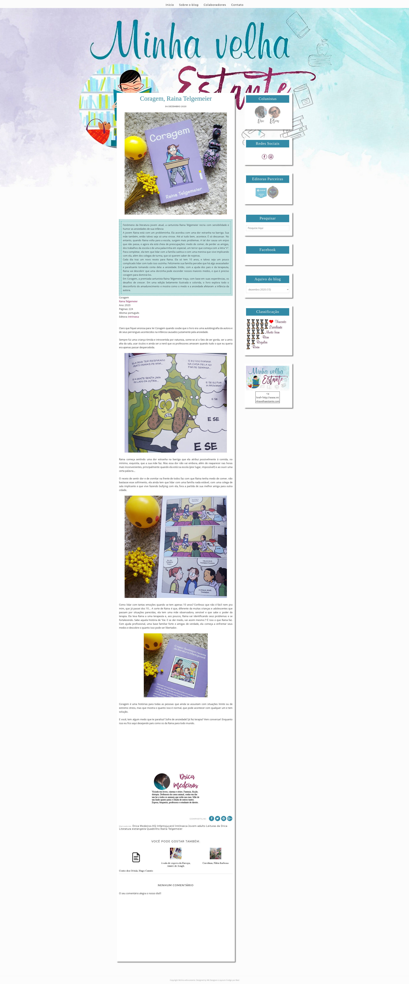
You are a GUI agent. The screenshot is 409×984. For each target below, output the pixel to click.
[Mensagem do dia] (261, 122)
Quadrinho (153, 828)
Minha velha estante (186, 980)
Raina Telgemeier (128, 301)
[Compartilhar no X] (217, 818)
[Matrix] (261, 197)
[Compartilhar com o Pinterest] (223, 818)
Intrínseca (133, 316)
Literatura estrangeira (132, 828)
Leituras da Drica (216, 826)
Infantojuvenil (165, 826)
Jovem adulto (196, 826)
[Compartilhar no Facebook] (211, 818)
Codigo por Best (232, 980)
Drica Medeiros (141, 826)
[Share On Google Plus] (229, 818)
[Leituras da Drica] (274, 122)
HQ (154, 826)
